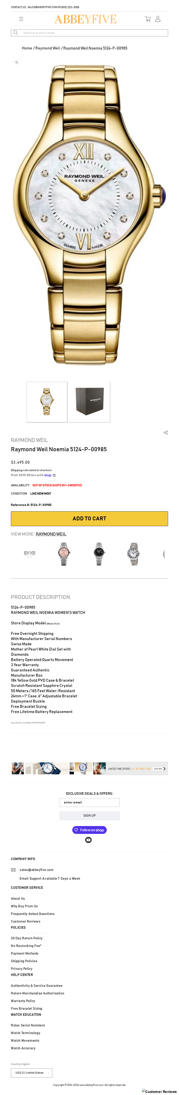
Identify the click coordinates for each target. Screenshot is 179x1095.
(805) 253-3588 (70, 7)
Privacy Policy (21, 968)
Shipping (16, 470)
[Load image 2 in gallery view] (89, 402)
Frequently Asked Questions (33, 914)
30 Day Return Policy (27, 938)
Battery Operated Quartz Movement (42, 660)
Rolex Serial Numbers (28, 1025)
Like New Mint (40, 493)
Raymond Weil (47, 48)
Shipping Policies (24, 961)
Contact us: (18, 7)
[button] (20, 19)
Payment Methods (25, 953)
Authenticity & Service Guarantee (36, 985)
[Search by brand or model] (16, 32)
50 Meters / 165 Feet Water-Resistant (43, 691)
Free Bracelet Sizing (29, 707)
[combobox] (89, 33)
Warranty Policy (23, 1001)
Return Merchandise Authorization (37, 993)
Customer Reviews (26, 921)
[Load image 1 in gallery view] (47, 402)
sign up (89, 815)
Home (27, 48)
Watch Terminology (25, 1033)
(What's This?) (53, 624)
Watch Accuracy (23, 1048)
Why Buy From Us (24, 906)
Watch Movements (25, 1040)
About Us (18, 898)
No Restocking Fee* (26, 946)
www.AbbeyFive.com (91, 1085)
